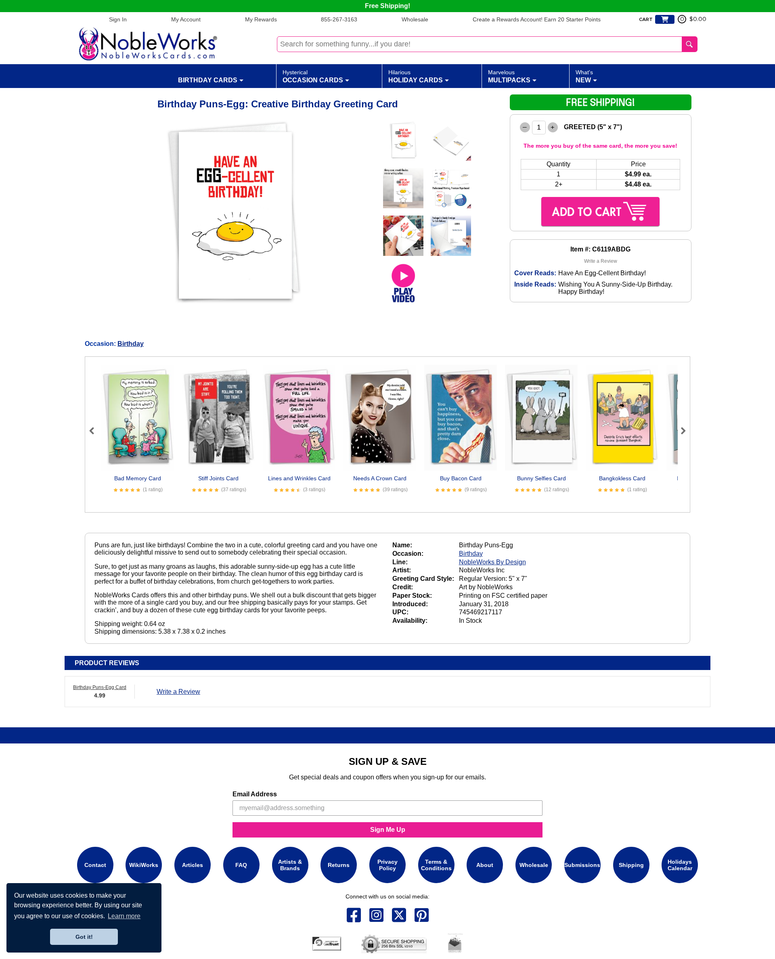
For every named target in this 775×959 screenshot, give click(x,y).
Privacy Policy (387, 864)
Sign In (118, 19)
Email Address (254, 794)
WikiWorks (143, 865)
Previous (95, 431)
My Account (186, 19)
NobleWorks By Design (492, 562)
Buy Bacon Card (461, 478)
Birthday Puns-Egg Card (99, 687)
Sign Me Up (387, 829)
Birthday (130, 343)
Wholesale (415, 19)
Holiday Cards (415, 76)
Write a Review (600, 261)
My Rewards (261, 19)
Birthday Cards (207, 80)
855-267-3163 (339, 19)
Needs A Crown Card (379, 478)
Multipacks (509, 76)
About (484, 865)
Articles (192, 865)
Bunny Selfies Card (541, 478)
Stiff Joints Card (218, 478)
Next (680, 431)
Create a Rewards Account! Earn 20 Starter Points (537, 19)
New (584, 76)
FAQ (241, 865)
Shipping (631, 865)
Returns (339, 865)
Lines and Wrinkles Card (299, 478)
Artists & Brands (290, 864)
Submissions (582, 865)
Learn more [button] (124, 916)
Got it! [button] (84, 937)
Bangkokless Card (622, 478)
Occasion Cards (313, 76)
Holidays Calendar (680, 864)
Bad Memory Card (137, 478)
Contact (95, 865)
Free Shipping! (387, 5)
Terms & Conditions (436, 864)
